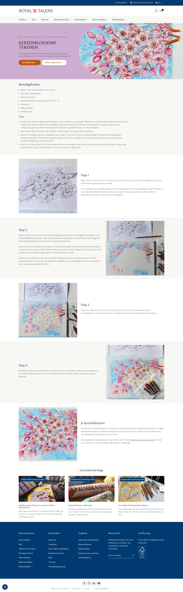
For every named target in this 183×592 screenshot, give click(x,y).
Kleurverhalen (84, 549)
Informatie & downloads (88, 540)
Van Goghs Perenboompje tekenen (133, 505)
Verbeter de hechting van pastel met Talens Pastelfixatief (37, 506)
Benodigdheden (28, 62)
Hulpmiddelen (118, 19)
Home (21, 37)
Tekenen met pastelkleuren (57, 37)
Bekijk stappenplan (53, 62)
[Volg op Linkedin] (94, 583)
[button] (159, 3)
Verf (33, 19)
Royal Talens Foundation (59, 549)
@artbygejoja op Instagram (143, 440)
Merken (22, 19)
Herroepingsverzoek (57, 566)
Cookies (87, 589)
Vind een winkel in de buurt (143, 3)
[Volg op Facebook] (84, 583)
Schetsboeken (80, 19)
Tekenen (44, 19)
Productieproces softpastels (80, 505)
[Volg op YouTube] (99, 583)
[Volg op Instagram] (89, 583)
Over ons (52, 540)
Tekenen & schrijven (32, 37)
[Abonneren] (131, 555)
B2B (50, 557)
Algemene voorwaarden (60, 589)
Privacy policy (76, 589)
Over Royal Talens (120, 3)
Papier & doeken (99, 19)
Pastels (43, 37)
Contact (52, 562)
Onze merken (24, 540)
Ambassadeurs (84, 557)
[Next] (161, 488)
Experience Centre (56, 553)
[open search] (156, 10)
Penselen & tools (61, 19)
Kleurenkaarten (84, 544)
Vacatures (53, 544)
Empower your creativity (88, 553)
